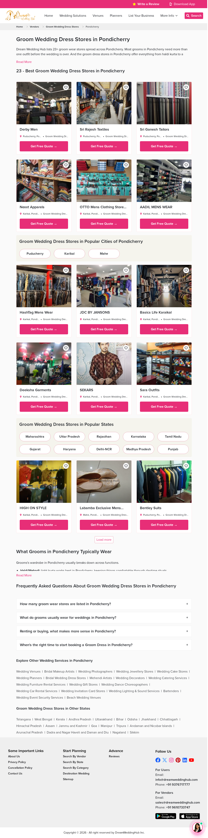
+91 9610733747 (178, 807)
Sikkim (134, 732)
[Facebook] (157, 760)
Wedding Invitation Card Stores (83, 691)
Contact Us (15, 773)
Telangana (23, 719)
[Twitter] (164, 760)
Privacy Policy (17, 762)
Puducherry (35, 254)
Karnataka (138, 437)
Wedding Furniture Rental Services (40, 685)
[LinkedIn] (184, 760)
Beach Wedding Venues (84, 698)
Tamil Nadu (173, 437)
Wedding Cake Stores (172, 672)
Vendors (34, 26)
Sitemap (68, 779)
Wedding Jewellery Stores (134, 672)
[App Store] (189, 816)
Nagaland (119, 732)
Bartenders (171, 691)
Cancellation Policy (20, 768)
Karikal (69, 254)
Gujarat (35, 449)
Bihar (120, 719)
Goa (94, 726)
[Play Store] (165, 816)
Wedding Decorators (130, 678)
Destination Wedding (76, 773)
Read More (24, 62)
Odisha (132, 719)
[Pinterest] (178, 760)
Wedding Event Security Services (39, 698)
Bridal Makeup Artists (59, 672)
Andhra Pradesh (80, 719)
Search (196, 16)
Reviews (114, 756)
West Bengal (43, 719)
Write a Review (148, 4)
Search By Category (76, 768)
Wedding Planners (29, 678)
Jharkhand (148, 719)
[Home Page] (20, 16)
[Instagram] (171, 760)
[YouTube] (191, 760)
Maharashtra (35, 437)
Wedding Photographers (95, 672)
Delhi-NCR (104, 449)
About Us (14, 756)
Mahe (104, 254)
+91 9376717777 (178, 785)
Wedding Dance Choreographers (124, 685)
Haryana (69, 449)
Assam (50, 726)
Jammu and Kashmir (73, 726)
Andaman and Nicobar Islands (151, 726)
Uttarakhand (103, 719)
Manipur (106, 726)
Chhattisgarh (169, 719)
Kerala (60, 719)
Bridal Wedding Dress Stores (66, 678)
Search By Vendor (74, 756)
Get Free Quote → (44, 146)
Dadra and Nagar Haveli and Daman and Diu (78, 732)
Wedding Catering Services (167, 678)
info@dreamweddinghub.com (176, 780)
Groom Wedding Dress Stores (62, 26)
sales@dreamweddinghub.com (177, 803)
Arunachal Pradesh (29, 732)
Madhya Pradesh (138, 449)
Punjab (173, 449)
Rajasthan (104, 437)
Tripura (121, 726)
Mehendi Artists (101, 678)
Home (19, 26)
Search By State (73, 762)
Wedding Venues (28, 672)
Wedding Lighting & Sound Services (134, 691)
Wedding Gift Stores (83, 685)
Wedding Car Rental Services (36, 691)
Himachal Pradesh (29, 726)
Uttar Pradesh (69, 437)
